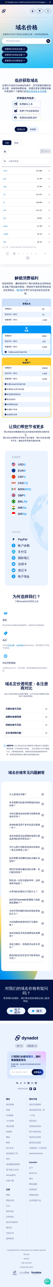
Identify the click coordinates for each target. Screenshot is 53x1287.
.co (4, 194)
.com (5, 171)
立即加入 (38, 1072)
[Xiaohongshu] (28, 1083)
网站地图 (33, 1184)
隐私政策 (26, 1254)
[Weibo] (25, 1083)
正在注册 (11, 645)
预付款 (20, 290)
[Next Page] (27, 258)
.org (4, 186)
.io (4, 202)
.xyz (4, 179)
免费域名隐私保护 (28, 117)
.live (4, 242)
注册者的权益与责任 (26, 1267)
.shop (5, 226)
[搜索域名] (48, 41)
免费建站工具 (26, 104)
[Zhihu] (36, 1083)
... (40, 253)
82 (45, 253)
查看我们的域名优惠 (14, 55)
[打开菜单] (48, 11)
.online (5, 234)
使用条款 (26, 1259)
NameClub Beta (36, 1153)
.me (4, 218)
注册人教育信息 (26, 1263)
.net (4, 210)
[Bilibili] (32, 1083)
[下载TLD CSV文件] (5, 151)
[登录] (32, 11)
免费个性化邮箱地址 (29, 110)
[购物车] (40, 11)
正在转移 (19, 645)
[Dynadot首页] (4, 11)
